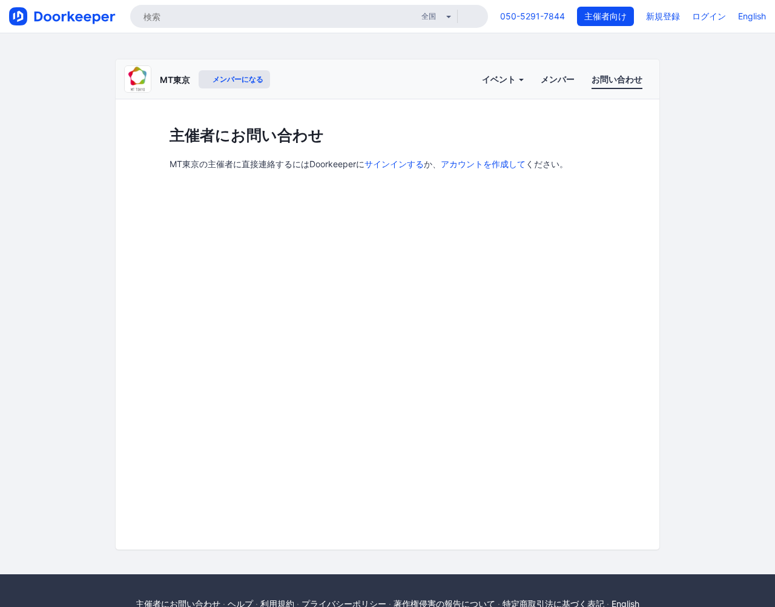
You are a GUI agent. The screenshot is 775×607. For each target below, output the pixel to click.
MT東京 (175, 80)
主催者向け (605, 16)
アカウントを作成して (483, 164)
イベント (500, 79)
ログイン (709, 16)
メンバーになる (237, 79)
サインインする (394, 164)
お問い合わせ (617, 79)
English (752, 16)
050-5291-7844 (532, 16)
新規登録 (663, 16)
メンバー (558, 79)
